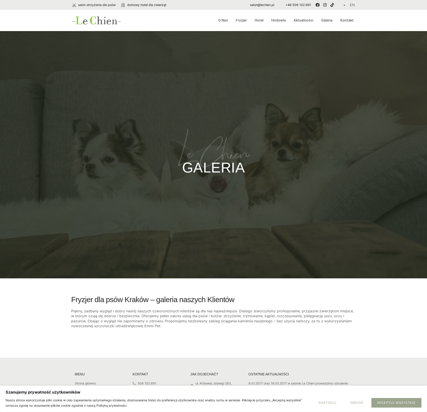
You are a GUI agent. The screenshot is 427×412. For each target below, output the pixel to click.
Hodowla (278, 20)
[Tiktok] (332, 5)
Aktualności (303, 20)
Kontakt (347, 20)
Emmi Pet (152, 326)
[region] (213, 399)
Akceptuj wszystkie (396, 402)
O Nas (223, 20)
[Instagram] (325, 5)
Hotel (259, 20)
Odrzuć (357, 402)
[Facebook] (318, 5)
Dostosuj (327, 402)
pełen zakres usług (175, 316)
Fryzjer (241, 20)
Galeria (326, 20)
